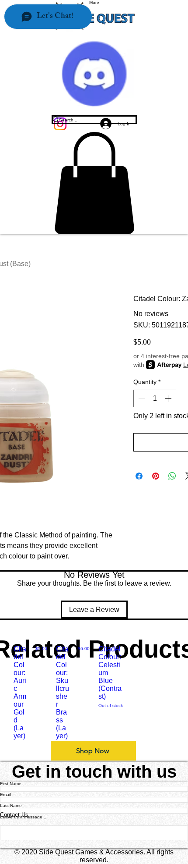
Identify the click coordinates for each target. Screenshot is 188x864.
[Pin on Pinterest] (155, 476)
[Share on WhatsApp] (172, 476)
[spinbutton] (155, 398)
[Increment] (169, 398)
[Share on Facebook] (139, 476)
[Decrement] (141, 398)
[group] (94, 692)
